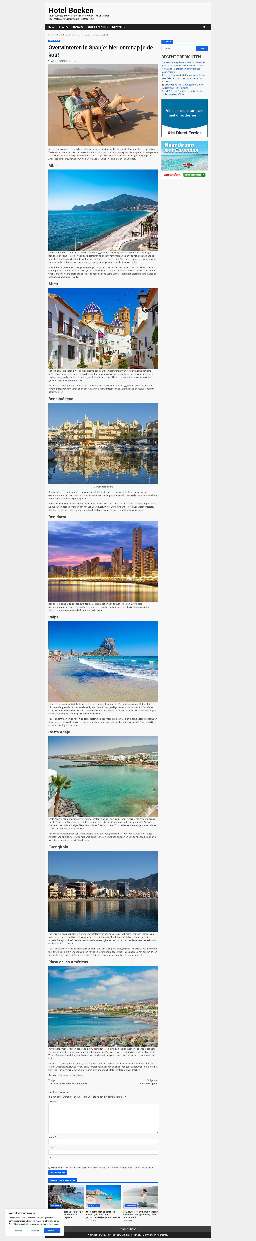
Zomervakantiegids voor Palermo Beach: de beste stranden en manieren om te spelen (66, 1197)
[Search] (204, 27)
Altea (66, 1075)
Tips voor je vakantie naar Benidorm (67, 1082)
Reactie (52, 1101)
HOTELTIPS (63, 27)
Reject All (35, 1230)
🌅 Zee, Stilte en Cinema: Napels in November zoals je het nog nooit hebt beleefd (140, 1197)
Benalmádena (76, 1075)
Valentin (52, 61)
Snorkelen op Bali (149, 1082)
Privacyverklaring (127, 1228)
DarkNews (148, 1234)
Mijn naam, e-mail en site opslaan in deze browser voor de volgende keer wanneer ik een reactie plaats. (102, 1167)
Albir (60, 1075)
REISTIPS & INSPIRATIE (97, 27)
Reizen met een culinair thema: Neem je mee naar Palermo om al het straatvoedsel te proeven (183, 78)
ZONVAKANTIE (118, 27)
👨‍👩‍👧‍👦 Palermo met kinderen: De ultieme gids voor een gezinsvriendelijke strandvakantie (103, 1197)
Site (50, 1157)
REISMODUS (77, 27)
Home (51, 27)
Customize (17, 1230)
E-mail (52, 1147)
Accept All (52, 1230)
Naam (52, 1137)
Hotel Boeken (71, 10)
